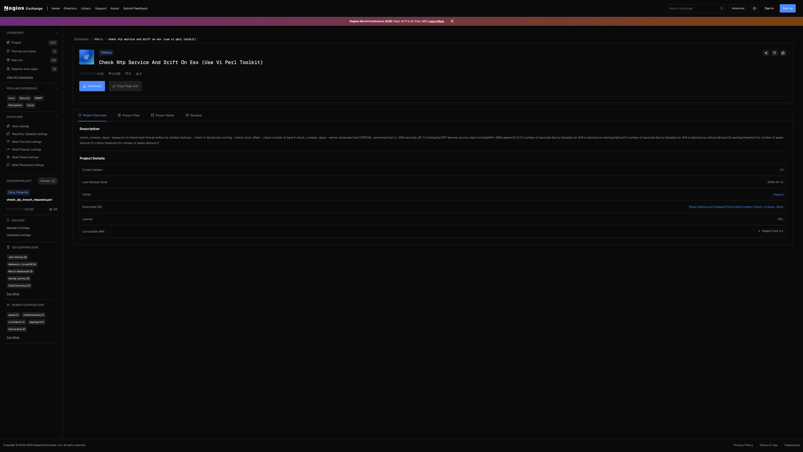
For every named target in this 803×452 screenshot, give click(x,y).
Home (56, 8)
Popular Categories (22, 88)
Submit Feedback (135, 8)
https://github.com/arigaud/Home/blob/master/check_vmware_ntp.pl (736, 207)
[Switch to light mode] (754, 8)
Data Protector (18, 192)
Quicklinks (15, 117)
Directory (70, 8)
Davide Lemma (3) (18, 278)
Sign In (769, 8)
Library (86, 8)
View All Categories (20, 77)
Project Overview (94, 115)
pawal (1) (13, 315)
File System (15, 105)
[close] (452, 21)
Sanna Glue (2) (16, 329)
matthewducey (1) (33, 315)
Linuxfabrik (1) (16, 322)
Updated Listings (19, 235)
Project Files (131, 115)
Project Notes (165, 115)
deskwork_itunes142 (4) (22, 264)
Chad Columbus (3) (19, 285)
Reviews (196, 115)
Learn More (436, 21)
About (115, 8)
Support (100, 8)
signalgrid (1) (36, 322)
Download (94, 86)
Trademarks (792, 445)
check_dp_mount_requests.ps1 (29, 200)
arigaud (778, 194)
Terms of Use (768, 445)
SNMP (38, 98)
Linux (11, 98)
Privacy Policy (743, 445)
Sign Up (788, 8)
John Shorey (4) (17, 257)
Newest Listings (18, 228)
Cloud (30, 105)
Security (25, 98)
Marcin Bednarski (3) (20, 271)
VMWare (98, 39)
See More (13, 294)
